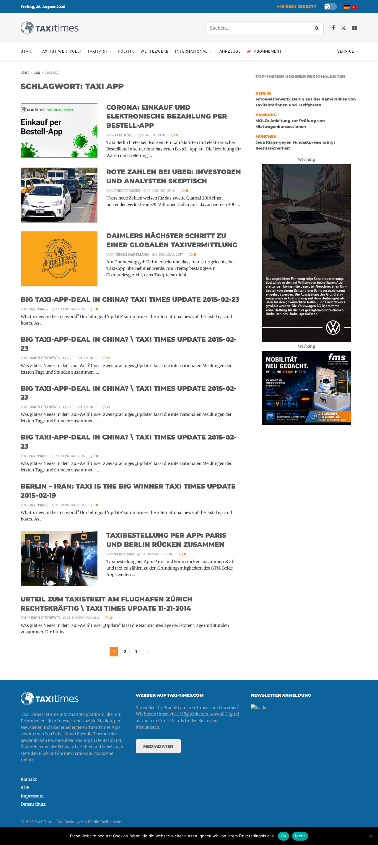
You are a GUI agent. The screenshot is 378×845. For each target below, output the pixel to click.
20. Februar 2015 (69, 505)
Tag (37, 72)
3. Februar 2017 (169, 254)
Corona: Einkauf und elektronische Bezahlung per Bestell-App (166, 116)
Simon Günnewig (44, 358)
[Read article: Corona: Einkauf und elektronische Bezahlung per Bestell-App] (59, 130)
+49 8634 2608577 (296, 6)
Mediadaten (158, 746)
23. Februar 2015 (69, 309)
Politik (126, 51)
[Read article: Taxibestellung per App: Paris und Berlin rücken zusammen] (59, 558)
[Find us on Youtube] (354, 28)
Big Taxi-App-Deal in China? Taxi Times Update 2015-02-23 (130, 300)
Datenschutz (33, 804)
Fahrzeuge (229, 51)
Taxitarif (97, 51)
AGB (25, 787)
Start (27, 51)
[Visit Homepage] (50, 28)
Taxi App (52, 72)
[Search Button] (318, 28)
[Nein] (371, 836)
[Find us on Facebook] (333, 28)
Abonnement (268, 51)
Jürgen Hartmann (131, 254)
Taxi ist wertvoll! (60, 51)
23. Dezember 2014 (156, 554)
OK (283, 835)
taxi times (38, 309)
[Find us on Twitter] (343, 28)
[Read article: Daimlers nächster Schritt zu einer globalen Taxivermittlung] (59, 258)
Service (345, 51)
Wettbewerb (155, 51)
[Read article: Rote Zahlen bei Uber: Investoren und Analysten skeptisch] (59, 195)
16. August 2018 (160, 191)
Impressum (32, 796)
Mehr (300, 835)
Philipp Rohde (127, 191)
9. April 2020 (153, 135)
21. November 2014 (82, 618)
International (191, 51)
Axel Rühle (125, 135)
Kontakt (29, 779)
